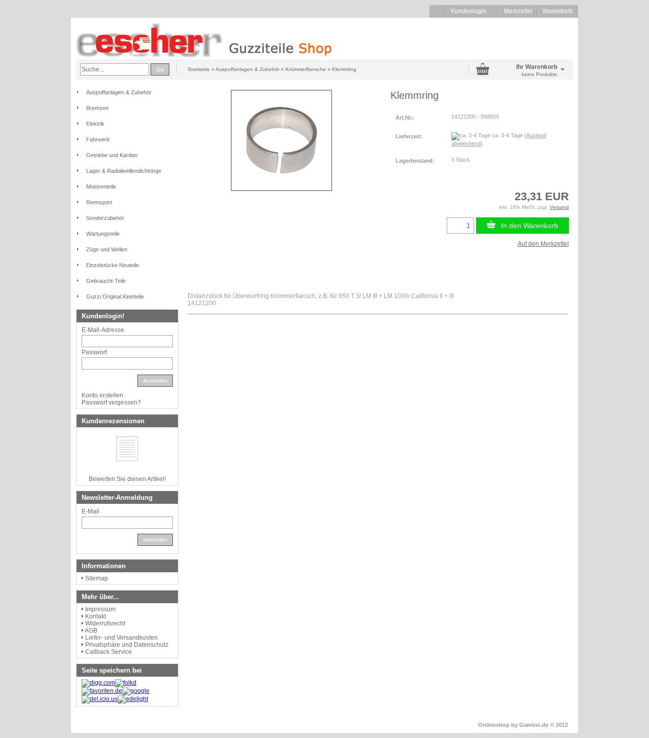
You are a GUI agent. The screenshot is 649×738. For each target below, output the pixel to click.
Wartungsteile (103, 234)
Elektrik (95, 124)
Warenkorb (558, 11)
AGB (91, 630)
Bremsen (97, 108)
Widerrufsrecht (105, 623)
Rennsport (99, 202)
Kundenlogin (472, 11)
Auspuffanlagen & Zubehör (119, 92)
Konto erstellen (102, 395)
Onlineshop (494, 725)
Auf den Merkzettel (543, 243)
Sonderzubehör (105, 218)
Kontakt (95, 616)
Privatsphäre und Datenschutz (126, 644)
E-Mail (90, 511)
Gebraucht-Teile (106, 281)
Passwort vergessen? (111, 402)
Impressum (100, 609)
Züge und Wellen (106, 249)
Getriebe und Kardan (111, 155)
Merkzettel (518, 11)
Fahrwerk (98, 139)
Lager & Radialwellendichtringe (123, 171)
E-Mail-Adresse (103, 330)
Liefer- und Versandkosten (121, 637)
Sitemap (96, 578)
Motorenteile (101, 186)
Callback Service (108, 651)
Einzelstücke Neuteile (112, 265)
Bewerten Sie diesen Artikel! (127, 479)
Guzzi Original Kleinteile (115, 296)
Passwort (94, 352)
